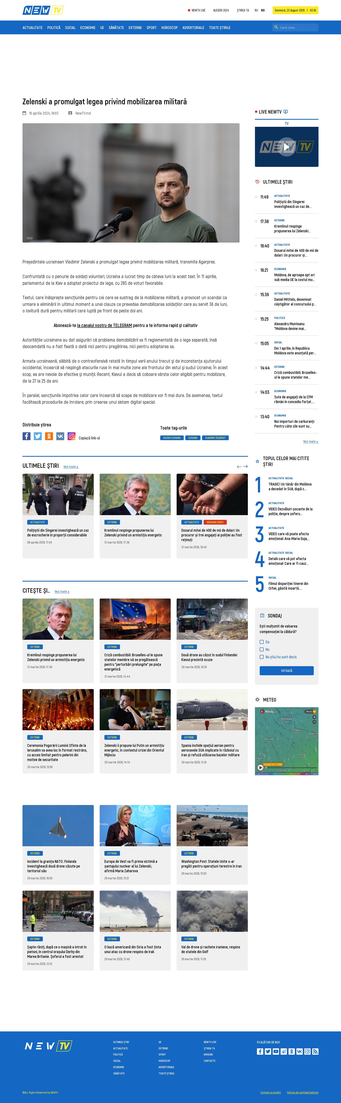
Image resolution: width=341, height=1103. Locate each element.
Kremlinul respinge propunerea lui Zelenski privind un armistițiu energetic (133, 532)
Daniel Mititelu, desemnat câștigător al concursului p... (295, 301)
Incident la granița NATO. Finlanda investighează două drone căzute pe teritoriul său (53, 866)
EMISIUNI (208, 1054)
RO (263, 10)
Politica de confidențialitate (303, 1092)
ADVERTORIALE (193, 27)
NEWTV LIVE (198, 10)
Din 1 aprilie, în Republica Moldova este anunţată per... (295, 350)
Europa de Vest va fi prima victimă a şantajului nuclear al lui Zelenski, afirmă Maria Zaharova (130, 866)
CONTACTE (209, 1060)
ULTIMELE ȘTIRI (121, 1042)
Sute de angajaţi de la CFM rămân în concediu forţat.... (294, 399)
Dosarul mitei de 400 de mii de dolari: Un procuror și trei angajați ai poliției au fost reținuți (211, 535)
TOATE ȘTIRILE (219, 27)
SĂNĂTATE (116, 27)
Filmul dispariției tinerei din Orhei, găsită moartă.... (288, 585)
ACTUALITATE (33, 27)
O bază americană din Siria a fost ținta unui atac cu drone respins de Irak (132, 949)
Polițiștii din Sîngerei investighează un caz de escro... (291, 206)
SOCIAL (70, 27)
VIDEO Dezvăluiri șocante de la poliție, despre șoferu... (291, 511)
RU (256, 10)
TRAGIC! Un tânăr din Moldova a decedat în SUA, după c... (290, 486)
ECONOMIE (88, 27)
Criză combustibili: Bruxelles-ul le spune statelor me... (295, 374)
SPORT (152, 27)
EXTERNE (135, 27)
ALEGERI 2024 (221, 10)
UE (102, 27)
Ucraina (192, 437)
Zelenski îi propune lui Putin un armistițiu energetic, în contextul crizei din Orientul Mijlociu (134, 750)
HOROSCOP (169, 27)
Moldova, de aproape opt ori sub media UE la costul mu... (294, 277)
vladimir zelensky (215, 437)
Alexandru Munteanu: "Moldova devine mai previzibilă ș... (289, 328)
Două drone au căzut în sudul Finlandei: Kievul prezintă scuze (209, 657)
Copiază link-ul (89, 437)
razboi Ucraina (172, 437)
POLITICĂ (53, 27)
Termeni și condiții (270, 1092)
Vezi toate (309, 441)
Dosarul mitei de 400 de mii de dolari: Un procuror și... (296, 252)
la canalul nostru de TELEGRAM (104, 325)
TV (287, 123)
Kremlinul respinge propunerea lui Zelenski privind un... (291, 231)
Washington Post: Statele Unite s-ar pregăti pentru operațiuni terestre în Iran (211, 863)
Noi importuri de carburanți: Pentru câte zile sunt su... (294, 423)
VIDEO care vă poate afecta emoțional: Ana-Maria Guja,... (289, 536)
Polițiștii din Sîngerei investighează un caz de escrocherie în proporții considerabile (58, 532)
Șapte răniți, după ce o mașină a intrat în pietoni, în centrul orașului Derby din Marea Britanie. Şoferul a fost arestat (57, 951)
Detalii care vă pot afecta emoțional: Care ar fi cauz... (289, 561)
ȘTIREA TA (243, 10)
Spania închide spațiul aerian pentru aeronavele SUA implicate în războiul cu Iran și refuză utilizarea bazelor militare (210, 750)
